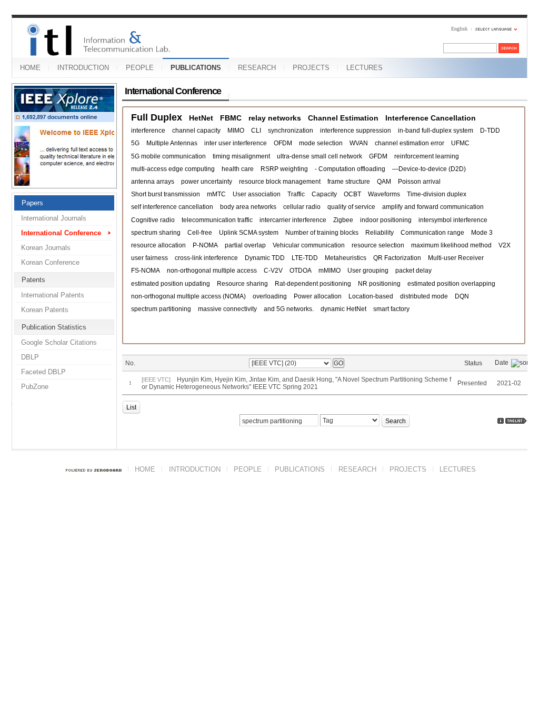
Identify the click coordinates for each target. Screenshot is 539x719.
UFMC (460, 143)
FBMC (231, 118)
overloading (270, 296)
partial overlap (245, 245)
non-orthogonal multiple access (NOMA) (188, 296)
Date (501, 362)
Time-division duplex (436, 194)
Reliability (379, 232)
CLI (256, 130)
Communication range (432, 232)
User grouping (367, 270)
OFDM (283, 143)
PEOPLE (140, 68)
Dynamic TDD (265, 258)
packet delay (413, 270)
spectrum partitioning (161, 309)
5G (135, 143)
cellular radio (302, 207)
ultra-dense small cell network (319, 156)
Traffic (296, 194)
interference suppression (355, 130)
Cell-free (199, 232)
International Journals (53, 218)
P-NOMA (205, 245)
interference (148, 130)
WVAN (359, 143)
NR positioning (379, 283)
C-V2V (273, 270)
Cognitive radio (153, 220)
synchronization (290, 130)
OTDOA (301, 270)
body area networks (248, 207)
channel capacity (196, 130)
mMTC (216, 194)
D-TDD (490, 130)
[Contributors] (500, 421)
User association (257, 194)
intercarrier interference (292, 220)
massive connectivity (227, 309)
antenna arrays (152, 181)
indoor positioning (386, 220)
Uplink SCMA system (248, 232)
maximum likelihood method (451, 245)
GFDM (378, 156)
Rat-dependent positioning (313, 283)
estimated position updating (170, 283)
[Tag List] (516, 421)
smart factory (391, 309)
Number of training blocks (321, 232)
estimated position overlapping (451, 283)
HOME (30, 68)
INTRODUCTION (83, 68)
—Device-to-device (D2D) (429, 169)
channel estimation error (409, 143)
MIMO (235, 130)
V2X (504, 245)
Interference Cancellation (430, 118)
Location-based (370, 296)
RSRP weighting (284, 169)
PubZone (34, 387)
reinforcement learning (426, 156)
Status (473, 363)
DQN (462, 296)
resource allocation (158, 245)
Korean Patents (44, 310)
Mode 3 (482, 232)
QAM (384, 181)
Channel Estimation (343, 118)
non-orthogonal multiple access (212, 270)
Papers (32, 203)
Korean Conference (50, 262)
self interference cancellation (172, 207)
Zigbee (343, 220)
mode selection (321, 143)
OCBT (352, 194)
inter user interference (235, 143)
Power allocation (318, 296)
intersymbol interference (452, 220)
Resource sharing (242, 283)
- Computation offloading (350, 169)
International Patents (52, 295)
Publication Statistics (54, 327)
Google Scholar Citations (59, 342)
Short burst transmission (165, 194)
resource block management (280, 181)
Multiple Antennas (171, 143)
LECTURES (364, 68)
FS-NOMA (145, 270)
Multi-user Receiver (456, 258)
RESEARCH (257, 68)
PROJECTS (311, 68)
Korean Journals (46, 248)
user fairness (149, 258)
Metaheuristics (345, 258)
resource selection (378, 245)
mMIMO (329, 270)
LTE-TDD (305, 258)
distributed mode (424, 296)
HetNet (201, 118)
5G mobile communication (168, 156)
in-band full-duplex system (435, 130)
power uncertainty (206, 181)
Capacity (324, 194)
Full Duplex (156, 118)
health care (238, 169)
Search (395, 421)
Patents (33, 280)
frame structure (348, 181)
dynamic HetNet (343, 309)
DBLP (30, 357)
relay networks (274, 118)
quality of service (351, 207)
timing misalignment (241, 156)
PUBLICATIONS (196, 68)
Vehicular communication (309, 245)
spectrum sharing (156, 232)
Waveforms (384, 194)
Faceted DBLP (43, 372)
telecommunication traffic (217, 220)
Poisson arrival (419, 181)
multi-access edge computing (173, 169)
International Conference (61, 233)
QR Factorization (397, 258)
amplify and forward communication (433, 207)
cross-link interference (206, 258)
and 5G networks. (289, 309)
